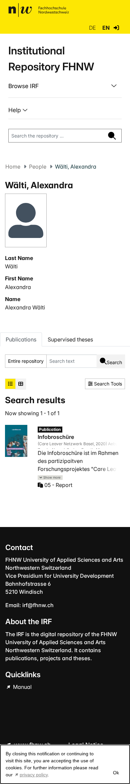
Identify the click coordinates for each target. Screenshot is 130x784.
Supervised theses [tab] (70, 339)
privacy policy (34, 774)
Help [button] (15, 109)
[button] (116, 27)
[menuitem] (65, 86)
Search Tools (107, 383)
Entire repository (26, 361)
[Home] (38, 10)
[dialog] (65, 764)
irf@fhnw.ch (38, 605)
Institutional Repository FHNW (51, 58)
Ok (116, 772)
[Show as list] (10, 383)
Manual (22, 687)
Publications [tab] (21, 339)
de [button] (93, 27)
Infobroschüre (56, 437)
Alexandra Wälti (25, 307)
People (37, 166)
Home (12, 166)
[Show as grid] (20, 383)
